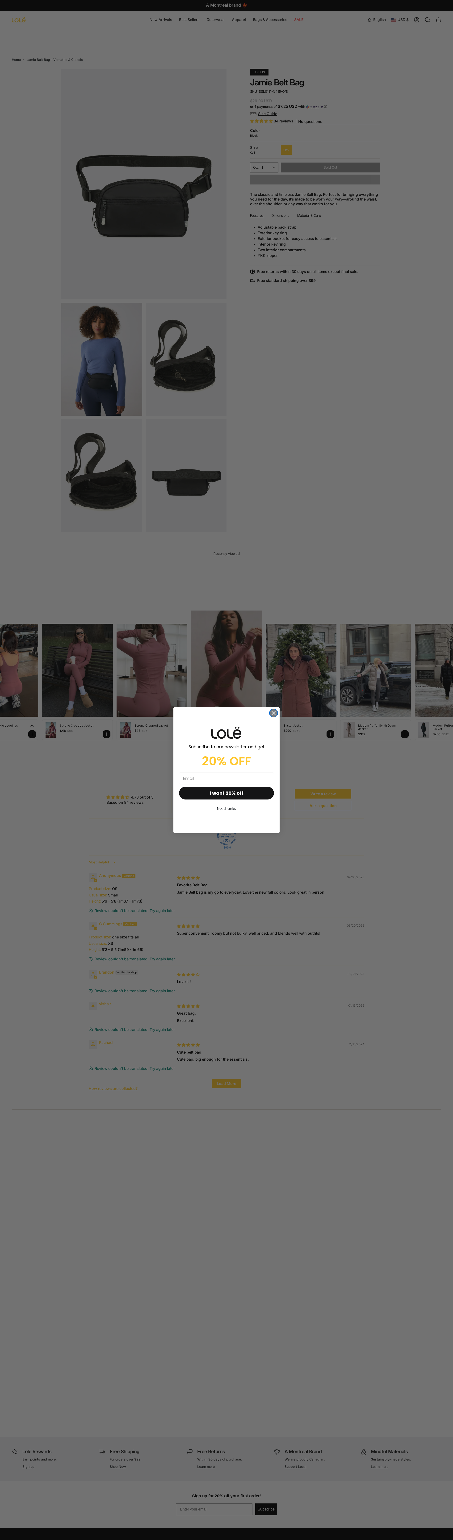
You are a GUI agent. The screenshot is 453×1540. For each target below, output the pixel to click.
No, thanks (226, 808)
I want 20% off (226, 793)
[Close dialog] (273, 713)
